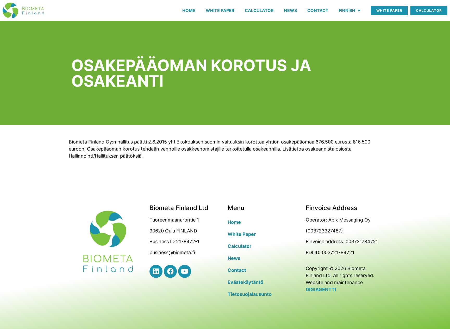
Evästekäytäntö (245, 282)
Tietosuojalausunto (250, 294)
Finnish (347, 10)
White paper (220, 10)
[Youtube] (184, 271)
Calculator (259, 10)
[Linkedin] (155, 271)
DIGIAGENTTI (321, 289)
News (290, 10)
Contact (317, 10)
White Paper (242, 234)
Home (188, 10)
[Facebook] (170, 271)
